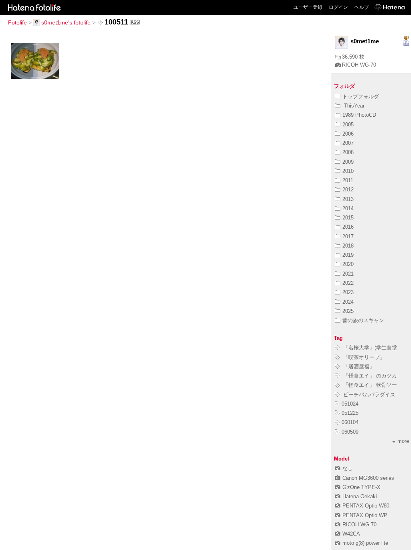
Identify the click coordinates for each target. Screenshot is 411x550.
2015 (348, 218)
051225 (350, 413)
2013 (348, 199)
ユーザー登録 (307, 7)
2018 (348, 246)
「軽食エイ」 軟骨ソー (369, 385)
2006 (348, 134)
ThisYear (353, 106)
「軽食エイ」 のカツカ (369, 376)
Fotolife (17, 22)
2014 (348, 208)
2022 (348, 283)
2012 (348, 190)
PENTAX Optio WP (364, 515)
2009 (348, 162)
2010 (348, 171)
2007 (348, 143)
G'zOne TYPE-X (361, 487)
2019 (348, 255)
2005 (348, 125)
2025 (348, 311)
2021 (348, 274)
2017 (348, 236)
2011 (347, 180)
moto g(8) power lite (365, 543)
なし (347, 468)
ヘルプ (361, 7)
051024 (350, 404)
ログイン (338, 7)
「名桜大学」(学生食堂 (369, 348)
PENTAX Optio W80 (365, 506)
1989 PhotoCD (359, 115)
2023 (348, 292)
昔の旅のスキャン (363, 320)
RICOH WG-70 (359, 65)
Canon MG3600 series (368, 478)
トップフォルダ (360, 96)
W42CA (351, 534)
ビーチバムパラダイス (368, 395)
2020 (348, 264)
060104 (350, 422)
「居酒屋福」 (358, 366)
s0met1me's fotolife (66, 22)
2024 (348, 302)
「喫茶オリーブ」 (363, 357)
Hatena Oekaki (359, 496)
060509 (350, 432)
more (403, 441)
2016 (348, 227)
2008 (348, 152)
